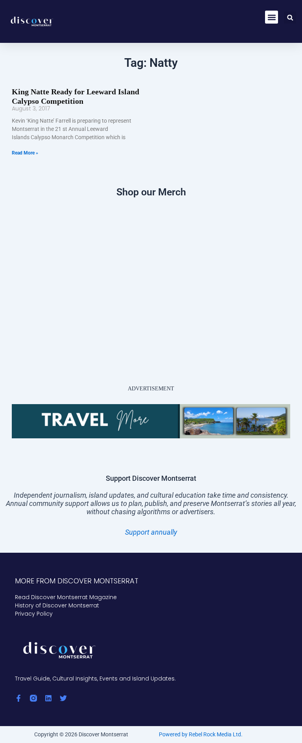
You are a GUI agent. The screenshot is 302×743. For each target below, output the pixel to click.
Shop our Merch (151, 192)
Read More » (25, 153)
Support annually (151, 532)
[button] (271, 17)
